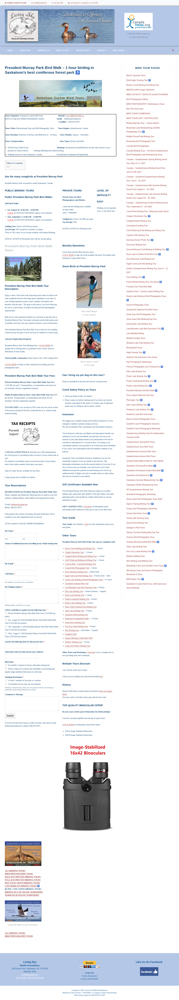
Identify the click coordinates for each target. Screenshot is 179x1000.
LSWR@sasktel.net (40, 3)
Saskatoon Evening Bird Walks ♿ (141, 466)
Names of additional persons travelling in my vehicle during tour (31, 543)
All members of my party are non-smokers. (24, 684)
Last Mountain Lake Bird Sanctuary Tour (81, 587)
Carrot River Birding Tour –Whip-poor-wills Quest (147, 211)
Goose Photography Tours (137, 305)
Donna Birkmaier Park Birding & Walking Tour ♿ (147, 249)
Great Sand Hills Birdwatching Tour (141, 319)
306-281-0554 (58, 3)
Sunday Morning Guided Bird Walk (79, 638)
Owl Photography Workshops (139, 362)
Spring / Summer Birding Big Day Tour (142, 532)
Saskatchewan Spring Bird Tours (140, 442)
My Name (9, 531)
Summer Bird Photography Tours (140, 537)
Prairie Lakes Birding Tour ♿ (139, 386)
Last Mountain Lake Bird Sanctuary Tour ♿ (145, 329)
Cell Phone (10, 574)
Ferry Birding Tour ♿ (135, 277)
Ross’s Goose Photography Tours (140, 419)
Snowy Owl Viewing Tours (137, 518)
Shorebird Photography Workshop (141, 494)
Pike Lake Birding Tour (136, 371)
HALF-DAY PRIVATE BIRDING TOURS (23, 877)
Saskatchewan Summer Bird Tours (141, 451)
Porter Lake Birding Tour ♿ (138, 376)
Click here (87, 506)
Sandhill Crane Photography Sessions (143, 424)
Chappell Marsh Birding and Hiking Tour (81, 556)
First (6, 539)
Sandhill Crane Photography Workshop (143, 429)
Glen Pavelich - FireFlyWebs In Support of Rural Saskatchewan (94, 993)
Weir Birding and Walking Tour (139, 561)
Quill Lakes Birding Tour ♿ (138, 405)
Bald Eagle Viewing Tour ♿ (138, 80)
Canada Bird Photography (137, 146)
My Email (9, 564)
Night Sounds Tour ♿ (135, 352)
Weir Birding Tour (72, 630)
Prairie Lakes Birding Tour (75, 603)
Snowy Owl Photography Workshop (141, 509)
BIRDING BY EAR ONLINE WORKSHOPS (24, 892)
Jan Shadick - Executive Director (30, 978)
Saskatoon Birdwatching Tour (76, 615)
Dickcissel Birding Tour (136, 245)
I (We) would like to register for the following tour (26, 610)
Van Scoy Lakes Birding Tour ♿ (140, 551)
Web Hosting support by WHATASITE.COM (89, 995)
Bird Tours (118, 50)
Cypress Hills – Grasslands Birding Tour (80, 564)
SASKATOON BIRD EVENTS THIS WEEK (145, 461)
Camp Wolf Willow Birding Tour (77, 646)
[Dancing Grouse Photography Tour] (60, 853)
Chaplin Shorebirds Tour (74, 552)
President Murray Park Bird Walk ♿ (141, 390)
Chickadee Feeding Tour (137, 226)
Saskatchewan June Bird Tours (139, 447)
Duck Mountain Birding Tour (76, 572)
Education (25, 50)
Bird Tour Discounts (134, 109)
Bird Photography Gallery (137, 99)
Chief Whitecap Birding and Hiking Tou (80, 560)
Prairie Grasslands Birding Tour (77, 599)
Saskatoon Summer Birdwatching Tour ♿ (144, 480)
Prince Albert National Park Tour (140, 395)
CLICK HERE (44, 345)
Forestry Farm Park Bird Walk (139, 287)
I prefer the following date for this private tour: (25, 642)
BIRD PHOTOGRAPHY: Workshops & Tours (145, 104)
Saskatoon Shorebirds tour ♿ (139, 475)
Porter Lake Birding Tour (74, 595)
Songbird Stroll (71, 634)
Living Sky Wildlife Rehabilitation (95, 990)
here (101, 676)
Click (86, 524)
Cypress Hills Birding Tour (137, 235)
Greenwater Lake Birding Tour (139, 324)
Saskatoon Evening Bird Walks (77, 618)
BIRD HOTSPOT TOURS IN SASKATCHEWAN (147, 94)
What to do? (62, 50)
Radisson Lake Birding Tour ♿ (139, 409)
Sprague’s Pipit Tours (135, 528)
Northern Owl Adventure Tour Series (141, 357)
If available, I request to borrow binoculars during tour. (29, 665)
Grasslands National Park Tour (77, 583)
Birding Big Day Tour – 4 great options (142, 123)
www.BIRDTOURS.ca (75, 116)
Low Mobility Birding (135, 333)
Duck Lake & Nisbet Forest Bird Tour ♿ (143, 254)
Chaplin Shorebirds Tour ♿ (138, 216)
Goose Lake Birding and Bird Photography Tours (84, 580)
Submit (10, 716)
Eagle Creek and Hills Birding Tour (78, 576)
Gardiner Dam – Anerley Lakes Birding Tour (145, 291)
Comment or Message (14, 694)
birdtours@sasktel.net (19, 504)
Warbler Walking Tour (73, 642)
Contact (101, 50)
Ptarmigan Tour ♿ (134, 400)
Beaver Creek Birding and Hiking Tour (80, 548)
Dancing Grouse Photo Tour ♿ (139, 240)
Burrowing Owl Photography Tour (140, 141)
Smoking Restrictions (14, 677)
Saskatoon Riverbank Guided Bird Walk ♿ (145, 470)
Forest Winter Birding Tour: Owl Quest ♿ (144, 282)
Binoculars (9, 662)
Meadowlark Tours (134, 348)
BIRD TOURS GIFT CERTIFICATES (142, 118)
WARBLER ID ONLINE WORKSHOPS (22, 895)
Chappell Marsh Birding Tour (138, 221)
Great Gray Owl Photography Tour (140, 314)
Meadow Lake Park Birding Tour (140, 343)
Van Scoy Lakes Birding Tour (76, 626)
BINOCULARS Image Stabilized (140, 90)
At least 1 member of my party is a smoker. (24, 680)
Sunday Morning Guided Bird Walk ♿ (142, 542)
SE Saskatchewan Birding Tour (139, 490)
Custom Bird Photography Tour (77, 568)
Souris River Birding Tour (75, 622)
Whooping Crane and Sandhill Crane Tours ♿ (146, 566)
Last (23, 539)
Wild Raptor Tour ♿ (135, 579)
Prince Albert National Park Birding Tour (81, 607)
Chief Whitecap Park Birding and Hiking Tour (145, 230)
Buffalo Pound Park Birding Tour (140, 136)
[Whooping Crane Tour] (23, 910)
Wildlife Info (83, 50)
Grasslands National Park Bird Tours (142, 310)
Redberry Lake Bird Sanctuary (139, 414)
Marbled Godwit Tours (135, 338)
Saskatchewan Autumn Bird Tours (140, 456)
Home (10, 50)
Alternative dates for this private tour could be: (24, 652)
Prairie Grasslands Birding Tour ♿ (141, 381)
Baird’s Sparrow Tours (136, 75)
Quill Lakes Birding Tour (74, 611)
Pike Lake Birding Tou (74, 591)
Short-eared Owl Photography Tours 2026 (144, 499)
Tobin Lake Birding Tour (136, 547)
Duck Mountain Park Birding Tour (140, 259)
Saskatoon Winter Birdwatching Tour (142, 485)
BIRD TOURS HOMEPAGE (138, 113)
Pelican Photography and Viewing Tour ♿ (144, 367)
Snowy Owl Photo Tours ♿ (138, 513)
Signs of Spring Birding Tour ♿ (140, 504)
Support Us (43, 50)
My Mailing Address (14, 587)
